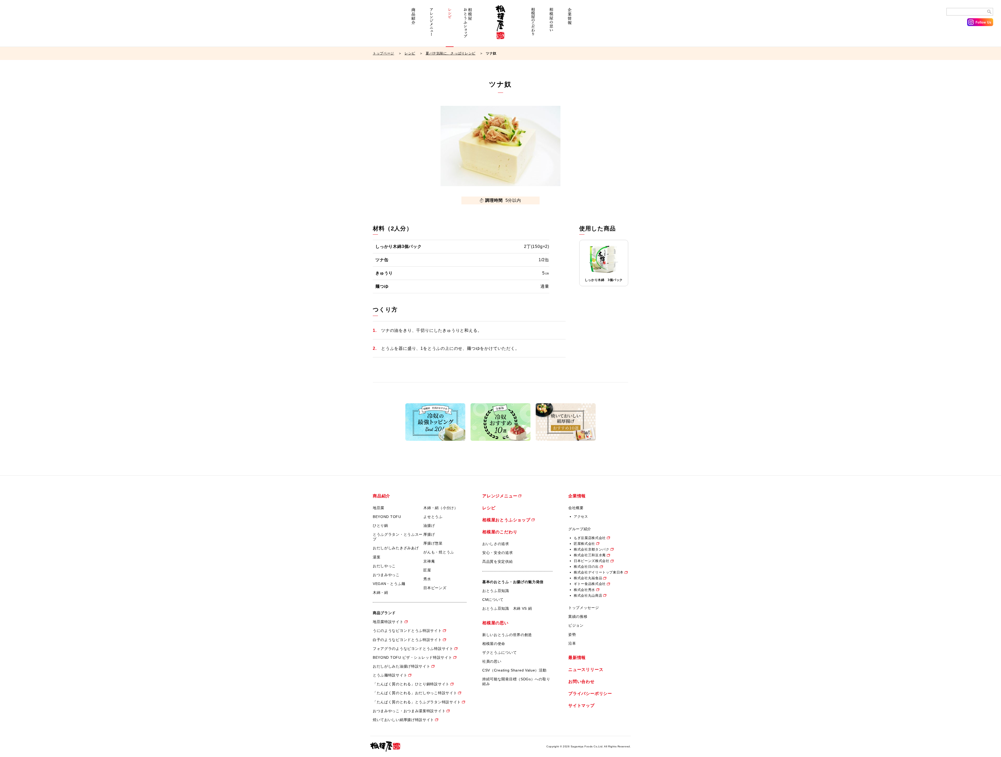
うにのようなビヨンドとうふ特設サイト (407, 630)
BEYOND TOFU (387, 517)
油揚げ (429, 525)
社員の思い (492, 661)
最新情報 (577, 657)
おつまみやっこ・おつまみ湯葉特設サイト (409, 711)
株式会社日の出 (586, 567)
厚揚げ (429, 534)
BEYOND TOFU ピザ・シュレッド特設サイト (412, 657)
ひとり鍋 (380, 525)
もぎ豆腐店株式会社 (590, 538)
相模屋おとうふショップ (468, 25)
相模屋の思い (551, 25)
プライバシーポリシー (590, 693)
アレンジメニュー (431, 25)
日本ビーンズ (434, 588)
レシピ (450, 25)
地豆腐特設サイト (388, 622)
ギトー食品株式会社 (590, 584)
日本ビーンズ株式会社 (591, 561)
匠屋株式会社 (584, 544)
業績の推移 (578, 616)
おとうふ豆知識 (495, 591)
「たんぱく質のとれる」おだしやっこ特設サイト (415, 693)
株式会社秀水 (584, 590)
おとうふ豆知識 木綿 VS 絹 (507, 608)
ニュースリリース (585, 669)
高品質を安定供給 (497, 561)
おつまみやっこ (386, 575)
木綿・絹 (380, 592)
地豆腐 (378, 508)
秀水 (427, 579)
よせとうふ (433, 517)
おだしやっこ (384, 566)
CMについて (493, 599)
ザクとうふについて (499, 652)
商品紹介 (413, 25)
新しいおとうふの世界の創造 (507, 635)
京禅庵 (429, 561)
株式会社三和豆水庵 (590, 555)
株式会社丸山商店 (588, 595)
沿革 (572, 643)
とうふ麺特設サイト (390, 675)
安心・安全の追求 (497, 553)
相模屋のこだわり (533, 25)
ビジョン (576, 625)
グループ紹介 (579, 529)
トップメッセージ (583, 608)
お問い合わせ (581, 681)
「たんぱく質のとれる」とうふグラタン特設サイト (417, 702)
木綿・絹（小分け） (440, 508)
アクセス (581, 516)
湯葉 (376, 557)
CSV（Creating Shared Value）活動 (514, 670)
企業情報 (569, 25)
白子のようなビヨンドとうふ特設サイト (407, 640)
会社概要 (576, 508)
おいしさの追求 (495, 544)
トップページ (383, 53)
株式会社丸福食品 (588, 578)
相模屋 (500, 25)
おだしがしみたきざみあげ (396, 548)
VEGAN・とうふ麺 (389, 584)
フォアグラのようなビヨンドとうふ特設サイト (413, 648)
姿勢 (572, 634)
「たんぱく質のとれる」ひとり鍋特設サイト (411, 684)
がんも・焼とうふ (438, 552)
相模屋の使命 (493, 644)
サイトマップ (581, 705)
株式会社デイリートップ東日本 (599, 572)
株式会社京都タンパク (591, 549)
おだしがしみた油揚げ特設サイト (401, 666)
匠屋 (427, 570)
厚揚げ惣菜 (433, 543)
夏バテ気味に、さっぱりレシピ (450, 53)
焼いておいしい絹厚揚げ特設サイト (403, 720)
